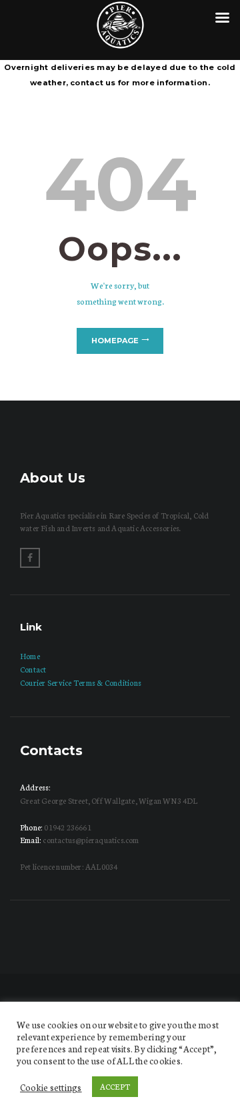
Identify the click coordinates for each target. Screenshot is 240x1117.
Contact (33, 669)
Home (30, 655)
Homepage (115, 340)
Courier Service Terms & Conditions (80, 682)
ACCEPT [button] (115, 1086)
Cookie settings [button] (51, 1087)
